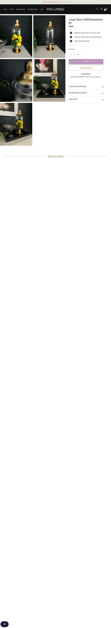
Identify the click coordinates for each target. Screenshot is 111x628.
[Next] (78, 2)
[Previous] (32, 2)
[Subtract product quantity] (71, 54)
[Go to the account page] (101, 9)
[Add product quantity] (78, 54)
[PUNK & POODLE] (55, 9)
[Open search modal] (97, 9)
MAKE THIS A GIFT (86, 68)
